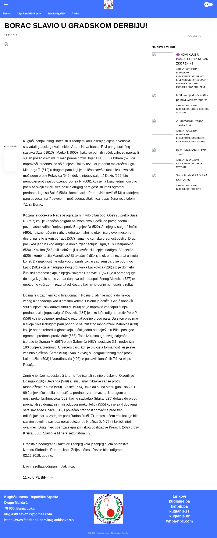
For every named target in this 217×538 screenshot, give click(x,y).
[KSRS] (108, 4)
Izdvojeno (182, 73)
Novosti (201, 80)
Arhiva (180, 69)
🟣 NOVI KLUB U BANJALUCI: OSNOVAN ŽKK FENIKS (192, 59)
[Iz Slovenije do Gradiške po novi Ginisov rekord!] (162, 101)
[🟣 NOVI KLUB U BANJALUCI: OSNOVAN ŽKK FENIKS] (162, 60)
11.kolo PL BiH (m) (38, 477)
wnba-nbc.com (179, 521)
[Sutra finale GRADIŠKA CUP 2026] (162, 181)
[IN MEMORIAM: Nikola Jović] (162, 156)
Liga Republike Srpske (190, 76)
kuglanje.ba (179, 501)
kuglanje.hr (179, 516)
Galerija (191, 69)
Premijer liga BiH (187, 83)
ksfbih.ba (179, 506)
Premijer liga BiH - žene (191, 87)
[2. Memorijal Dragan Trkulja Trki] (162, 127)
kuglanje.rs (179, 511)
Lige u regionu (185, 80)
